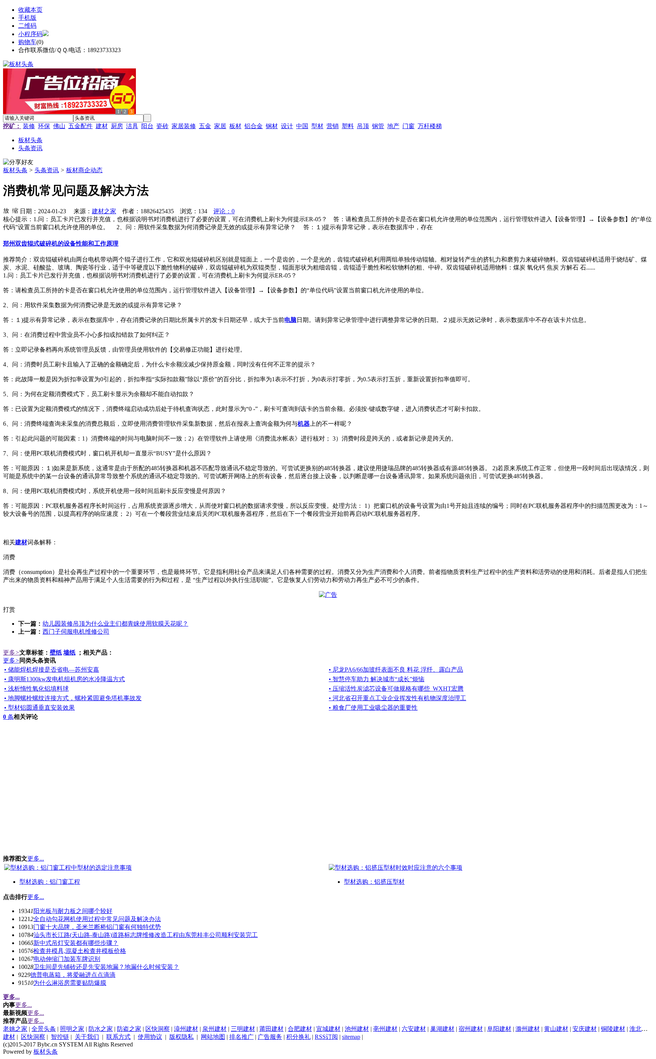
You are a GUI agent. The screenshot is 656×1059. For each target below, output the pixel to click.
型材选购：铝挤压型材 (374, 881)
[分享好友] (18, 162)
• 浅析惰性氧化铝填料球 (36, 688)
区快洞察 (157, 1029)
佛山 (59, 126)
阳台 (147, 126)
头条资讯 (47, 170)
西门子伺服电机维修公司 (76, 631)
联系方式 (118, 1037)
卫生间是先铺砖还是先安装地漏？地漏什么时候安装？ (106, 967)
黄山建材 (556, 1029)
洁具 (132, 126)
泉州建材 (214, 1029)
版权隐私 (181, 1037)
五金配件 (80, 126)
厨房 (117, 126)
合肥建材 (300, 1029)
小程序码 (30, 34)
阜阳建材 (499, 1029)
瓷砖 (162, 126)
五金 (205, 126)
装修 (29, 126)
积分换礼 (298, 1037)
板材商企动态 (84, 170)
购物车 (27, 42)
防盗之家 (129, 1029)
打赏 (9, 609)
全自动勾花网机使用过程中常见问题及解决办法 (97, 919)
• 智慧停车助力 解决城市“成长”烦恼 (376, 679)
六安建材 (414, 1029)
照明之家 (72, 1029)
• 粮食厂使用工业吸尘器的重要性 (373, 707)
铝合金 (253, 126)
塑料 (348, 126)
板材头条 (15, 170)
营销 (332, 126)
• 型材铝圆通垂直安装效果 (39, 707)
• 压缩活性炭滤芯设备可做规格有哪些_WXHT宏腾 (396, 688)
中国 (302, 126)
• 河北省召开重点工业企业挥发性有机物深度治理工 (397, 698)
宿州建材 (471, 1029)
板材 (235, 126)
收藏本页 (30, 9)
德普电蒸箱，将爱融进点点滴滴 (72, 975)
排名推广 (241, 1037)
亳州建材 (385, 1029)
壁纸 (56, 652)
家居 (220, 126)
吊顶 (363, 126)
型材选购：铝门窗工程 (49, 881)
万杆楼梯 (430, 126)
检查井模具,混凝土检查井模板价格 (79, 951)
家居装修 (184, 126)
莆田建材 (271, 1029)
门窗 (408, 126)
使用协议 (150, 1037)
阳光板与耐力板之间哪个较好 (72, 911)
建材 (102, 126)
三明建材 (243, 1029)
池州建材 (357, 1029)
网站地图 (213, 1037)
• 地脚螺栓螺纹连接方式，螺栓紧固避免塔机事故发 (73, 698)
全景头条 (44, 1029)
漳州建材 (186, 1029)
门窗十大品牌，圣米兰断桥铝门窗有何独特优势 (97, 927)
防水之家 (100, 1029)
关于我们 (87, 1037)
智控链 (60, 1037)
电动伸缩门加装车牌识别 (66, 959)
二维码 (27, 25)
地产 (393, 126)
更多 (11, 652)
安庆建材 (584, 1029)
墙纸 (69, 652)
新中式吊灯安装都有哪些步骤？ (75, 943)
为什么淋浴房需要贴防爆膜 (69, 983)
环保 (44, 126)
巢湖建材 (442, 1029)
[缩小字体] (15, 210)
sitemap (351, 1037)
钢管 (378, 126)
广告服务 (270, 1037)
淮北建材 (641, 1029)
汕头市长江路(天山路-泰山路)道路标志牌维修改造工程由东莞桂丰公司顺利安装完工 (145, 935)
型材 (317, 126)
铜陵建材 (613, 1029)
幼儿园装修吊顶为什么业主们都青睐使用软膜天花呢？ (115, 623)
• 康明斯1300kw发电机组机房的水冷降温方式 (64, 679)
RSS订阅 (326, 1037)
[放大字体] (6, 210)
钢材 (272, 126)
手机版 (27, 17)
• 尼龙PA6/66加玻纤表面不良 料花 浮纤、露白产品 (396, 669)
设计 (287, 126)
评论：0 (224, 211)
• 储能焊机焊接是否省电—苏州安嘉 (51, 669)
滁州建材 (528, 1029)
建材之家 (104, 211)
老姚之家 (15, 1029)
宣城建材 (328, 1029)
